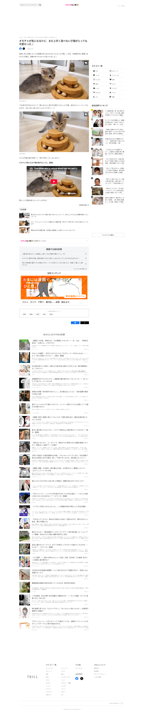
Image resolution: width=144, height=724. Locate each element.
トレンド (48, 689)
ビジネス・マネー (66, 680)
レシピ (63, 683)
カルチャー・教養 (66, 686)
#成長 (37, 317)
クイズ (63, 692)
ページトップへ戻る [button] (108, 235)
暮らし (63, 677)
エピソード (49, 674)
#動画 (31, 317)
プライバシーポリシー (100, 677)
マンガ (63, 674)
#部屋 (51, 317)
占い (62, 698)
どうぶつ (48, 692)
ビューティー (64, 671)
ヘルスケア (49, 695)
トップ (20, 37)
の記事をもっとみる (40, 241)
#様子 (44, 317)
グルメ (47, 683)
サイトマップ (78, 671)
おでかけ (48, 686)
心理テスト (49, 698)
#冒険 (24, 317)
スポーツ (63, 695)
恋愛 (47, 677)
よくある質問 (97, 680)
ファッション (49, 671)
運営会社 (96, 671)
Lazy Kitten (22, 101)
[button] (40, 5)
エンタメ (63, 689)
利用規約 (96, 674)
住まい (47, 680)
